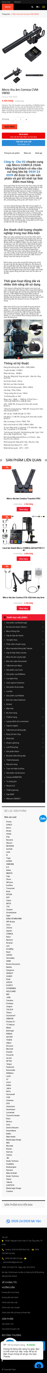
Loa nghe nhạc (12, 678)
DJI (7, 867)
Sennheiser (10, 1109)
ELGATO (9, 985)
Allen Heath (10, 1137)
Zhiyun (9, 1013)
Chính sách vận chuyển (11, 1307)
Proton (9, 822)
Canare (9, 1155)
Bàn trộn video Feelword (15, 700)
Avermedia (10, 1070)
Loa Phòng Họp (12, 747)
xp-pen (9, 1058)
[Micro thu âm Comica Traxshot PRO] (23, 480)
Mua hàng (10, 127)
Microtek (9, 1049)
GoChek (9, 849)
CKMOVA (9, 1019)
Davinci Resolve (12, 1128)
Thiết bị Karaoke (12, 760)
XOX (8, 1103)
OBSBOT (9, 973)
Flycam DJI (10, 786)
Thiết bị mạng (11, 717)
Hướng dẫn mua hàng (10, 1292)
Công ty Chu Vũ (14, 162)
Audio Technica (12, 1161)
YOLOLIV (9, 1010)
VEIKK (8, 961)
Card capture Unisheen (15, 683)
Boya (8, 1119)
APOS (8, 904)
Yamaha (9, 1000)
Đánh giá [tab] (38, 153)
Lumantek (10, 1113)
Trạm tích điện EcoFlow (15, 769)
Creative (9, 1191)
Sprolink (9, 1037)
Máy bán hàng (11, 764)
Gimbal (9, 704)
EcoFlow (9, 885)
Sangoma (10, 970)
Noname (9, 840)
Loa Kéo (9, 691)
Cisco (8, 925)
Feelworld (10, 1067)
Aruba (8, 831)
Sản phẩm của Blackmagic (16, 623)
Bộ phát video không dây (16, 756)
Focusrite (10, 1055)
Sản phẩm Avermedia (15, 687)
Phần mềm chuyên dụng (15, 644)
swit (8, 946)
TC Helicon (10, 1025)
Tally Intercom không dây (16, 730)
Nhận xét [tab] (27, 153)
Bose (8, 891)
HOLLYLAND (11, 991)
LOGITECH (10, 1185)
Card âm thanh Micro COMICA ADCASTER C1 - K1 (24, 549)
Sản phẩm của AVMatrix (15, 674)
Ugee (8, 916)
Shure (8, 879)
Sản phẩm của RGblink (15, 696)
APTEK (9, 1061)
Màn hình (10, 709)
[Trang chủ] (8, 7)
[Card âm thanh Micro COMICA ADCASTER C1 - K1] (23, 529)
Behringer (10, 1031)
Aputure (9, 940)
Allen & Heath (11, 1173)
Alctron (9, 1122)
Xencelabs (10, 958)
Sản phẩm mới (7, 1324)
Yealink (9, 1040)
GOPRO (9, 955)
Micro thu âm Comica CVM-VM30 (20, 91)
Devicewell (10, 1094)
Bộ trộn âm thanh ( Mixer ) (16, 627)
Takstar (9, 1182)
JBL (7, 1158)
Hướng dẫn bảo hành (10, 1297)
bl (7, 855)
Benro (8, 828)
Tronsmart (10, 888)
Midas (8, 1028)
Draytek (9, 1052)
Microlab (9, 1146)
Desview (9, 1170)
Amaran (9, 943)
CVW (8, 1097)
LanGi (8, 1076)
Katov (8, 937)
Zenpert (9, 910)
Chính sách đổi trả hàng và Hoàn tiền (16, 1313)
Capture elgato (12, 726)
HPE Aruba (10, 922)
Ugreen (9, 931)
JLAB (8, 997)
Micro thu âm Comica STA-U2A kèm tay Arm (23, 597)
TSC (8, 907)
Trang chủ (6, 14)
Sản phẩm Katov (12, 751)
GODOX (9, 982)
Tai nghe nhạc (11, 640)
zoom (8, 1082)
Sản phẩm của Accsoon (15, 773)
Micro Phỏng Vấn (13, 631)
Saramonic (10, 1106)
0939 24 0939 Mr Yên (26, 1221)
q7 (7, 1079)
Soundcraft (10, 1016)
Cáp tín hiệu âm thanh (14, 636)
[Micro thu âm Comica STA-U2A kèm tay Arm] (23, 579)
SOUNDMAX (11, 988)
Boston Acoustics (13, 964)
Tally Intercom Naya (14, 666)
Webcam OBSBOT (13, 799)
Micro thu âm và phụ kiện (16, 657)
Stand (8, 1179)
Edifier (8, 1085)
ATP (8, 897)
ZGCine (9, 928)
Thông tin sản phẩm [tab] (12, 153)
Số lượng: (5, 119)
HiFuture (9, 882)
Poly (8, 837)
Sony (8, 1125)
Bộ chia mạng (11, 713)
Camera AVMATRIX (14, 777)
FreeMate (10, 1164)
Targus (9, 1064)
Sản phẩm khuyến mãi (10, 1329)
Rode (8, 979)
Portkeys (9, 1003)
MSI (7, 994)
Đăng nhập (7, 2)
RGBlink (9, 1034)
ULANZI (9, 976)
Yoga (8, 858)
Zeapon (9, 1006)
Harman (9, 1152)
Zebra (8, 900)
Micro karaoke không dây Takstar (19, 648)
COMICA (9, 934)
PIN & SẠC (10, 739)
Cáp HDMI (10, 794)
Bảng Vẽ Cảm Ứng (13, 734)
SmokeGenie (11, 913)
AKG (8, 1143)
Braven (9, 1149)
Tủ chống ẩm (11, 781)
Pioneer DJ (10, 1022)
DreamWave (11, 1131)
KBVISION (10, 846)
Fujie (8, 876)
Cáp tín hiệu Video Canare (16, 653)
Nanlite (9, 967)
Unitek (8, 834)
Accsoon (9, 1046)
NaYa (8, 1091)
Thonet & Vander (13, 1116)
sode (8, 852)
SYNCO (9, 825)
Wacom (9, 843)
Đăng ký (17, 2)
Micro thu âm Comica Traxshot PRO (23, 498)
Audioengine (11, 1167)
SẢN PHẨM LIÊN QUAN (23, 460)
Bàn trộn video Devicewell (16, 661)
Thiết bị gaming (12, 790)
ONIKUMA (10, 864)
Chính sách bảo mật (10, 1302)
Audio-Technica (12, 1176)
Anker (8, 870)
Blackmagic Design (13, 1140)
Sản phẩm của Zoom (14, 670)
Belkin (8, 1134)
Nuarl (8, 952)
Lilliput (8, 1043)
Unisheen (10, 1100)
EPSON (9, 894)
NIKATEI (9, 873)
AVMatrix (10, 1073)
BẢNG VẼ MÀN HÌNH (14, 919)
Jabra (8, 1088)
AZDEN (9, 861)
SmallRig (9, 949)
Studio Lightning (12, 743)
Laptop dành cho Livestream (17, 721)
